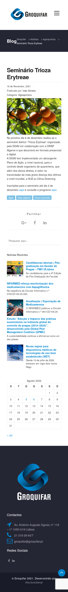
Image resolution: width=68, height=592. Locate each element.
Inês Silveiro (29, 90)
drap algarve (24, 197)
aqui (21, 190)
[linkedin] (45, 222)
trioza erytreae (42, 197)
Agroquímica (25, 95)
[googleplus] (23, 222)
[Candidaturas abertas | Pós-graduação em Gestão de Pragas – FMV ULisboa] (15, 269)
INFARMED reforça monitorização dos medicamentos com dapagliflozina (30, 285)
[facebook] (35, 222)
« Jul (9, 435)
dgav (11, 197)
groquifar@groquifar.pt (28, 541)
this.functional (34, 582)
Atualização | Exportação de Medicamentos (43, 302)
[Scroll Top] (61, 572)
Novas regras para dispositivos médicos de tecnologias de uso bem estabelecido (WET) (41, 351)
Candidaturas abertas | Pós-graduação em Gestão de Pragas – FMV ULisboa (43, 266)
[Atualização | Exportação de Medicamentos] (15, 307)
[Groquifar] (28, 14)
